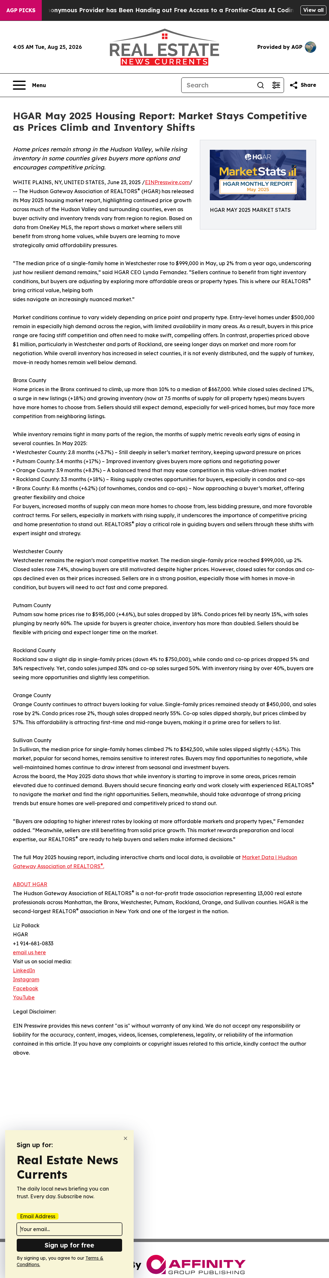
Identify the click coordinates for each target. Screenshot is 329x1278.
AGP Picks (20, 10)
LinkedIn (24, 970)
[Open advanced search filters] (276, 85)
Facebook (25, 988)
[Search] (260, 85)
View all (313, 10)
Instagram (26, 979)
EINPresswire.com (167, 182)
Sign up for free (69, 1245)
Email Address (37, 1216)
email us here (29, 952)
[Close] (125, 1138)
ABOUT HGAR (30, 884)
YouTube (24, 997)
